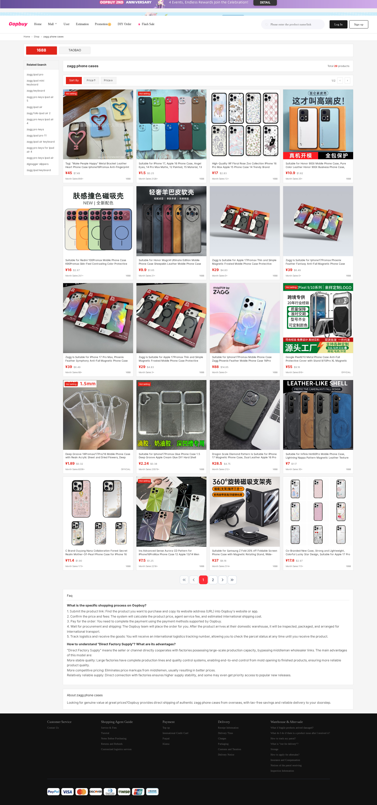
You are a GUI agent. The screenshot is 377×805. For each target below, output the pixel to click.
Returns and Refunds (112, 743)
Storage (274, 749)
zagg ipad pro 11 (37, 135)
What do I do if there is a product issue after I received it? (300, 733)
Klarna (166, 743)
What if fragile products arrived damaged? (292, 727)
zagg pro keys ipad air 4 (40, 121)
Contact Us (53, 727)
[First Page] (184, 579)
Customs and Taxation (229, 749)
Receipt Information (228, 727)
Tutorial (105, 733)
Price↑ (91, 80)
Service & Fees (109, 727)
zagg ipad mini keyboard (35, 82)
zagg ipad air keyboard (41, 141)
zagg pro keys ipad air (40, 157)
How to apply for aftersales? (285, 754)
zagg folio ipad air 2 (39, 113)
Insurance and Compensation (285, 760)
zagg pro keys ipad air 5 (40, 98)
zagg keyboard (36, 90)
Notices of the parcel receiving (286, 765)
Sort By (74, 80)
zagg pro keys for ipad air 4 (40, 149)
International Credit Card (175, 733)
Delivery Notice (226, 754)
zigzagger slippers (37, 163)
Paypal (166, 738)
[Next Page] (222, 579)
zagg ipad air (34, 106)
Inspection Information (282, 770)
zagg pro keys (35, 129)
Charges (222, 738)
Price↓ (108, 80)
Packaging (223, 743)
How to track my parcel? (283, 738)
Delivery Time (225, 733)
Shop (36, 36)
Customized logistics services (116, 749)
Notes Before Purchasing (113, 738)
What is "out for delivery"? (284, 743)
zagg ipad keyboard (39, 170)
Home (27, 36)
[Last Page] (232, 579)
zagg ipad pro (35, 74)
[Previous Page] (193, 579)
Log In (338, 24)
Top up (166, 727)
